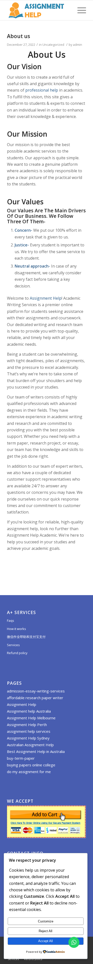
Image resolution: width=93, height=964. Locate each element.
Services (13, 645)
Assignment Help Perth (27, 724)
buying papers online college (31, 764)
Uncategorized (53, 44)
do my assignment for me (29, 771)
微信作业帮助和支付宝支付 (26, 636)
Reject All (45, 931)
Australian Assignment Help (30, 744)
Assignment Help (46, 298)
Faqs (10, 620)
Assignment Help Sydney (28, 738)
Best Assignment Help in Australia (36, 751)
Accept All (45, 941)
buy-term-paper (21, 758)
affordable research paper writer (35, 697)
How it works (16, 628)
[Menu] (79, 10)
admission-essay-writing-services (36, 690)
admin (77, 44)
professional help (41, 90)
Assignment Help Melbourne (31, 717)
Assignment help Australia (29, 711)
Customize (45, 921)
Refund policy (17, 653)
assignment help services (28, 731)
